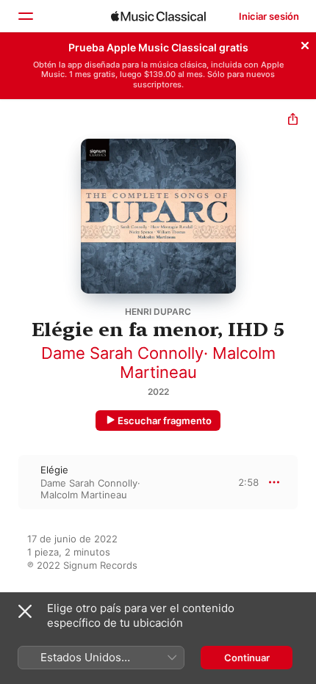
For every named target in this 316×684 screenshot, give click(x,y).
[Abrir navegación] (25, 16)
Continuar (247, 657)
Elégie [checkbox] (54, 470)
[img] (158, 16)
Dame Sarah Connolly (122, 353)
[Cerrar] (305, 43)
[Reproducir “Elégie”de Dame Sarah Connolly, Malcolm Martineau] (9, 482)
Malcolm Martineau (83, 495)
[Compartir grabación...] (293, 121)
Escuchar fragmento (165, 420)
